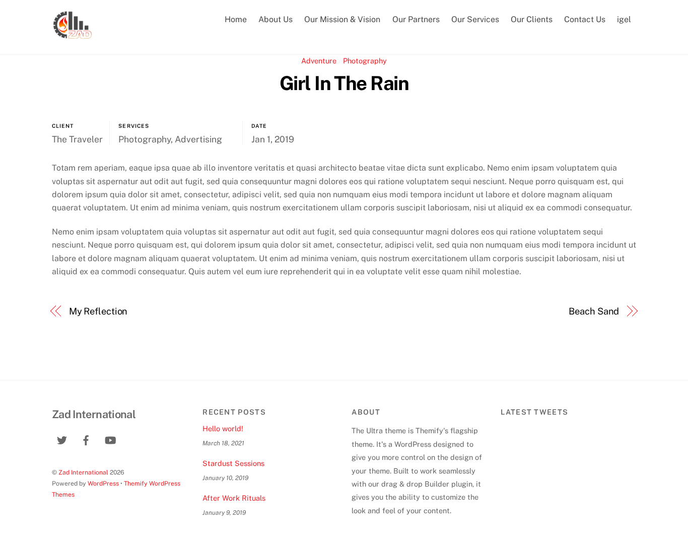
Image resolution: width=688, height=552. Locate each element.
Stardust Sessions (233, 463)
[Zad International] (72, 35)
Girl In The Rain (344, 83)
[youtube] (110, 439)
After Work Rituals (233, 498)
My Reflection (98, 311)
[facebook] (86, 439)
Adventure (318, 60)
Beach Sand (594, 311)
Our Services (475, 19)
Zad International (83, 472)
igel (624, 19)
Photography (365, 60)
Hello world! (222, 428)
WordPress (103, 483)
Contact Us (584, 19)
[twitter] (62, 439)
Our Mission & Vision (342, 19)
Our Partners (416, 19)
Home (236, 19)
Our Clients (532, 19)
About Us (275, 19)
